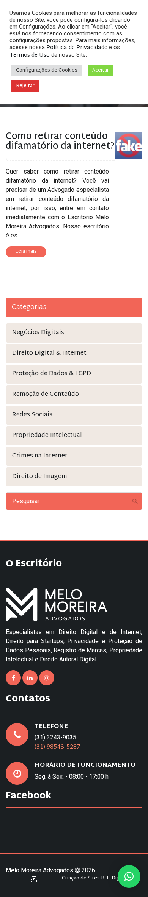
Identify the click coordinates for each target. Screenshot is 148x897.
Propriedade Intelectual (47, 435)
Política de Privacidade (76, 48)
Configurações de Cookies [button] (46, 70)
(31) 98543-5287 (57, 747)
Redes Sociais (32, 415)
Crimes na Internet (40, 456)
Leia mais (26, 251)
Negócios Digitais (38, 332)
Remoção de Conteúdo (45, 394)
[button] (129, 876)
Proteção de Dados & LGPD (51, 373)
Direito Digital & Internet (49, 353)
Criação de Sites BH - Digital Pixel (100, 878)
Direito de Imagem (39, 476)
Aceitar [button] (100, 70)
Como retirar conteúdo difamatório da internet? (60, 141)
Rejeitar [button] (25, 86)
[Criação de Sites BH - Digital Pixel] (34, 880)
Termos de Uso (29, 55)
